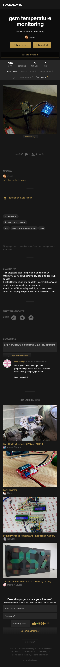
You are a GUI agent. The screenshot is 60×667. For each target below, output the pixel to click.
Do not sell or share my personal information (30, 655)
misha (32, 37)
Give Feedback (45, 648)
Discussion (41, 77)
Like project (42, 45)
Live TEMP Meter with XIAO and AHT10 (23, 444)
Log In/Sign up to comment (17, 355)
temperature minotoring (24, 228)
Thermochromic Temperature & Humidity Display (27, 581)
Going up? (31, 641)
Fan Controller (10, 490)
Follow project (20, 45)
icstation (11, 538)
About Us (12, 648)
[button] (53, 4)
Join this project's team (14, 180)
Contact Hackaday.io (27, 648)
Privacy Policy (29, 651)
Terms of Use (14, 651)
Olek (9, 493)
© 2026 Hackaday (30, 660)
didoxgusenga (19, 361)
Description (11, 71)
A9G (6, 228)
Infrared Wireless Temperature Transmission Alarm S (29, 535)
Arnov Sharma (14, 447)
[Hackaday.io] (13, 4)
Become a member (11, 602)
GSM (42, 228)
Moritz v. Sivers (14, 584)
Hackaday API (45, 651)
